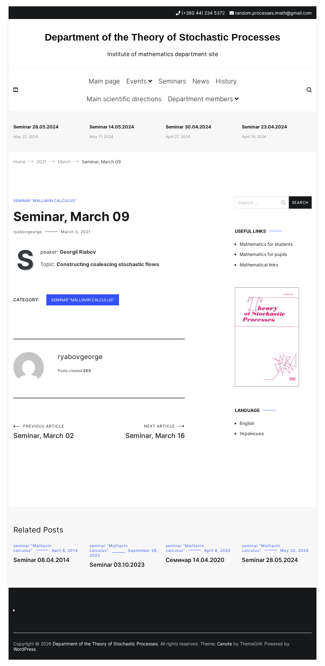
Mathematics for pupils (263, 254)
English (247, 423)
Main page (104, 81)
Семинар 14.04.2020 (195, 560)
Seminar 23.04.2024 (264, 126)
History (226, 81)
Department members (200, 99)
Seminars (172, 81)
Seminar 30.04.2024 (188, 126)
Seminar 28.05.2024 (35, 126)
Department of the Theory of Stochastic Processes (162, 37)
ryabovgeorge (27, 231)
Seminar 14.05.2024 (112, 126)
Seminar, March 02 (43, 432)
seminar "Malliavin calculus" (44, 200)
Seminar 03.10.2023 (117, 564)
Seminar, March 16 (155, 432)
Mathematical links (259, 264)
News (200, 81)
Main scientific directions (124, 99)
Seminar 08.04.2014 (41, 560)
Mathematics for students (266, 244)
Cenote (224, 643)
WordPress (24, 649)
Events (136, 81)
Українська (252, 433)
